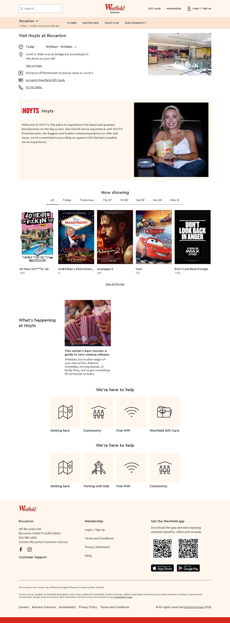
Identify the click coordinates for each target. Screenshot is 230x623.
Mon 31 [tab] (174, 200)
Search (29, 8)
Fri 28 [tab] (124, 200)
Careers (24, 607)
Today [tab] (67, 200)
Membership (174, 8)
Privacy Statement (97, 547)
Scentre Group (194, 607)
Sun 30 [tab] (157, 200)
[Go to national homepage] (28, 507)
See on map (34, 65)
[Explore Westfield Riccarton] (115, 8)
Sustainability (67, 607)
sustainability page (123, 597)
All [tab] (52, 200)
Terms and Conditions (99, 538)
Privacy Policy (88, 607)
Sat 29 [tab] (140, 200)
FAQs (88, 555)
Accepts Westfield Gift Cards (45, 80)
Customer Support (33, 557)
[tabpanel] (115, 246)
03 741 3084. (34, 87)
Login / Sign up (95, 529)
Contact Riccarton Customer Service (43, 542)
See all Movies (115, 284)
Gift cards (154, 8)
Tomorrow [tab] (87, 200)
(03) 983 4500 (28, 537)
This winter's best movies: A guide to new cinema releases (87, 352)
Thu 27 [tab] (107, 200)
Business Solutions (44, 607)
